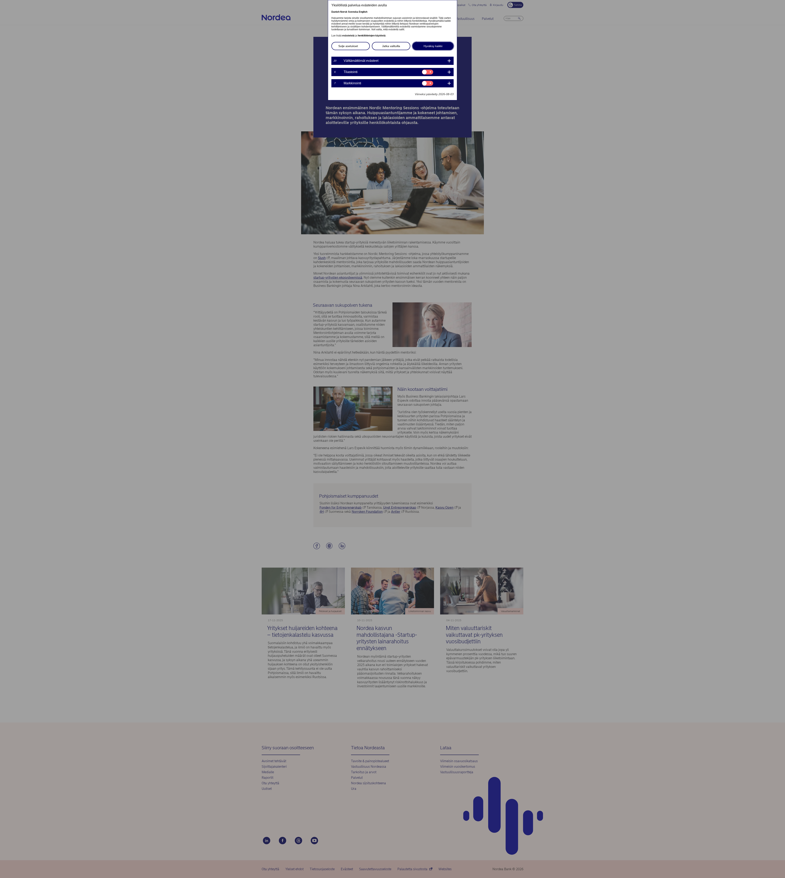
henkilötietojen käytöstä (372, 35)
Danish (335, 11)
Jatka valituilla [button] (391, 46)
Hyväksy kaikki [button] (433, 46)
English (363, 11)
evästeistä (348, 35)
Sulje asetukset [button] (348, 46)
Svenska (353, 11)
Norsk (343, 11)
